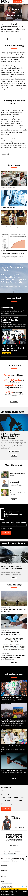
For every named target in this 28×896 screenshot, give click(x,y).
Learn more (14, 401)
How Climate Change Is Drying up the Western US (13, 610)
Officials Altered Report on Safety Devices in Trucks (12, 567)
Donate (16, 1)
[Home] (5, 1)
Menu (24, 1)
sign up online (12, 853)
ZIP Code (4, 876)
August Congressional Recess (11, 697)
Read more (14, 662)
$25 (3, 522)
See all (14, 455)
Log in (2, 887)
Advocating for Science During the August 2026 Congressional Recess (13, 721)
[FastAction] (21, 887)
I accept (25, 891)
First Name (4, 865)
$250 (18, 522)
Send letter (6, 353)
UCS (13, 790)
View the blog (13, 845)
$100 (12, 522)
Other (14, 525)
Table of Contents (14, 39)
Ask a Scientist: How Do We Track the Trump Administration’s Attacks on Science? (13, 657)
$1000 (23, 522)
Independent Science (8, 188)
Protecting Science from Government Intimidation (10, 633)
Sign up (6, 887)
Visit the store (19, 827)
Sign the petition (14, 451)
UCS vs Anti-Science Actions (11, 770)
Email (2, 881)
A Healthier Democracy (9, 227)
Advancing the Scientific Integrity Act (13, 746)
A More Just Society (8, 207)
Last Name (4, 870)
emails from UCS (20, 286)
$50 (7, 522)
